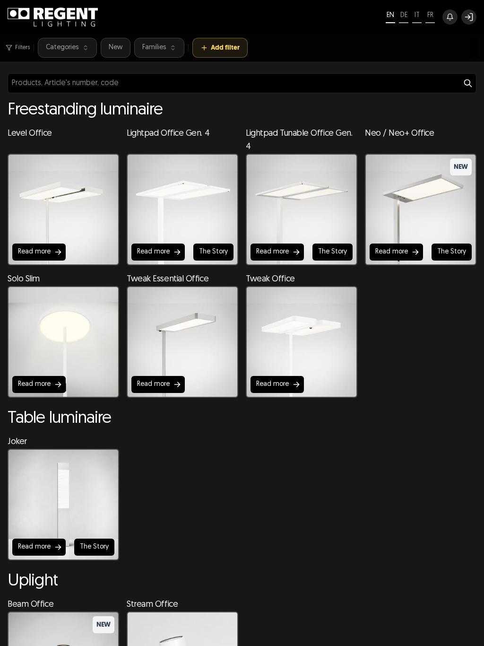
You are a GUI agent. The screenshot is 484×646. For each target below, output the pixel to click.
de (403, 15)
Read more (34, 251)
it (417, 15)
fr (430, 15)
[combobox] (242, 83)
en (390, 15)
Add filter (225, 47)
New (115, 47)
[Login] (468, 17)
